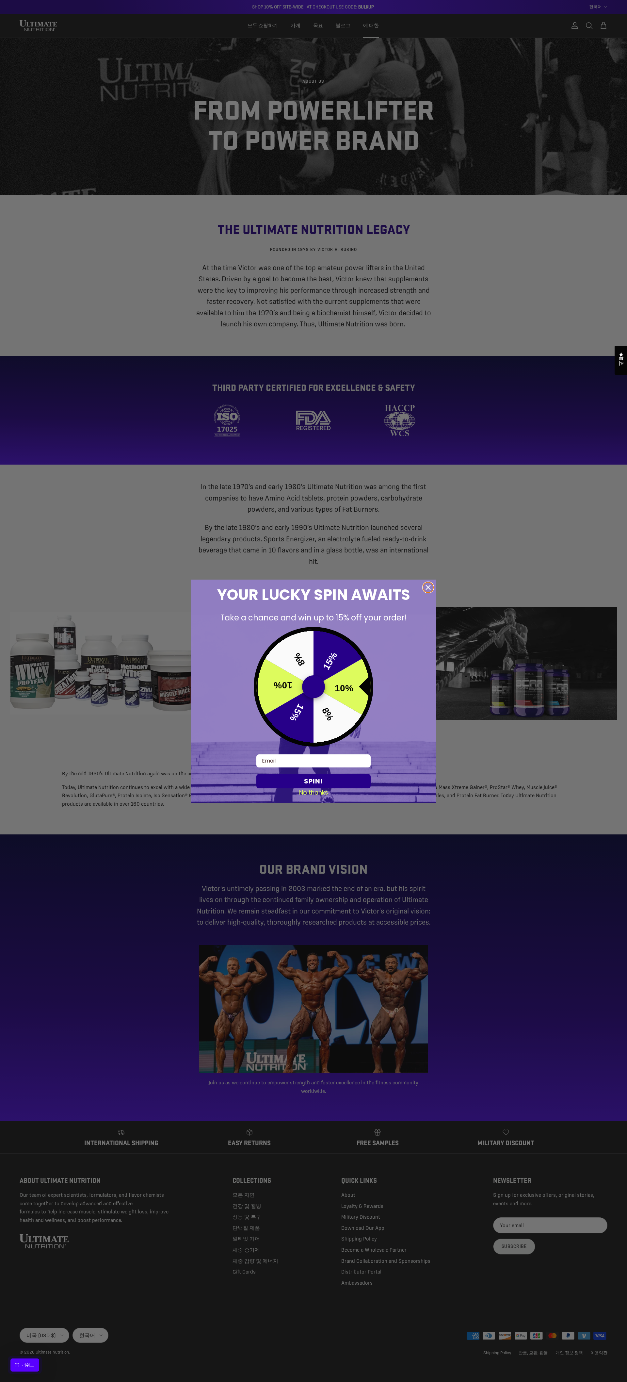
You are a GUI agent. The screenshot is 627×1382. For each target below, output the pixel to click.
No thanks (313, 792)
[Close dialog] (428, 587)
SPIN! (313, 781)
